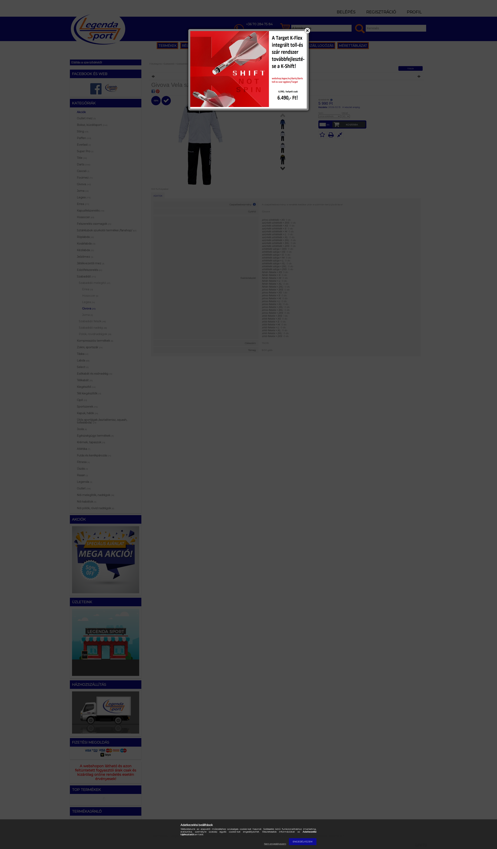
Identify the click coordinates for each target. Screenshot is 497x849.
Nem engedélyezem (275, 843)
